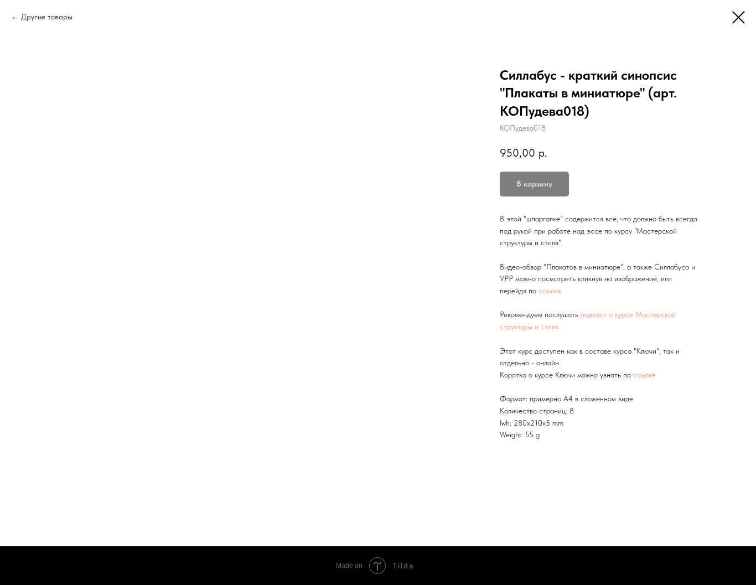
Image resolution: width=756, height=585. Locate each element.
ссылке (549, 290)
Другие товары (47, 16)
